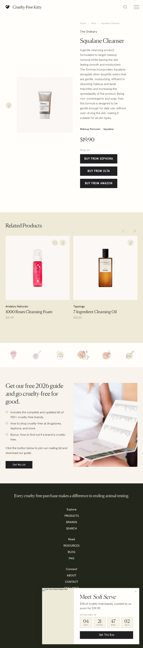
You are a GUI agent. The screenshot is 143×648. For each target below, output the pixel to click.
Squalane (108, 129)
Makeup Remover (90, 129)
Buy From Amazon (98, 183)
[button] (123, 231)
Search (71, 528)
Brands (71, 522)
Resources (71, 545)
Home (83, 23)
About (71, 575)
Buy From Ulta (99, 171)
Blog (71, 552)
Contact (71, 581)
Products (71, 515)
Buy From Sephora (98, 158)
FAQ (71, 558)
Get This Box (106, 635)
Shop (93, 23)
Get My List (19, 464)
